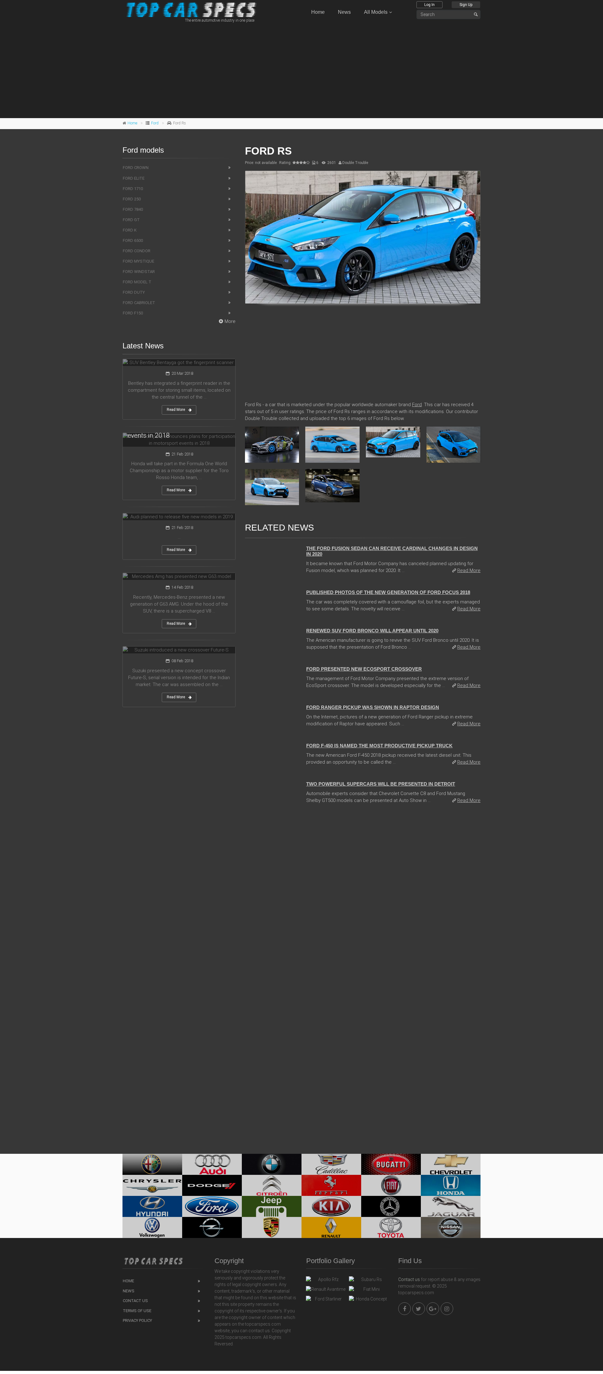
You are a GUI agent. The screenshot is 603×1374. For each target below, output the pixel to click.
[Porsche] (272, 1227)
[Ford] (212, 1206)
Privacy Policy (137, 1320)
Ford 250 (132, 199)
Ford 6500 (133, 240)
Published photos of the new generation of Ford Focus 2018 (388, 592)
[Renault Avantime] (326, 1290)
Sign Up (465, 5)
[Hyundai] (152, 1206)
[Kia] (331, 1206)
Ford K (130, 230)
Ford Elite (133, 178)
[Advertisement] (301, 69)
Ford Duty (134, 292)
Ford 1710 (133, 188)
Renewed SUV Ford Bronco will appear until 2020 (372, 630)
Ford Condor (136, 250)
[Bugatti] (391, 1164)
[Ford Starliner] (326, 1300)
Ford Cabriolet (139, 302)
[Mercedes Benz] (391, 1206)
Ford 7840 (133, 209)
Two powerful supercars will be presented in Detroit (380, 784)
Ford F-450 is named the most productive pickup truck (379, 745)
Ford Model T (137, 282)
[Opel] (212, 1227)
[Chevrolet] (451, 1164)
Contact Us (135, 1300)
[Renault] (331, 1227)
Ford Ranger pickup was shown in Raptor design (372, 707)
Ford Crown (136, 167)
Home (318, 12)
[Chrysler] (152, 1185)
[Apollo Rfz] (326, 1281)
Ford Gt (131, 219)
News (344, 12)
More (230, 321)
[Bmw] (272, 1164)
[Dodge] (212, 1185)
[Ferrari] (331, 1185)
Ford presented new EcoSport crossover (364, 669)
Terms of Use (137, 1310)
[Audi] (212, 1164)
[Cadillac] (331, 1164)
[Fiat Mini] (369, 1290)
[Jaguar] (451, 1206)
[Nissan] (451, 1227)
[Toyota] (391, 1227)
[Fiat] (391, 1185)
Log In (429, 5)
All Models (376, 12)
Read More (469, 570)
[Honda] (451, 1185)
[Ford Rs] (362, 237)
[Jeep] (272, 1206)
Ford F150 (133, 313)
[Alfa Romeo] (152, 1164)
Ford (155, 123)
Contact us (409, 1279)
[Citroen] (272, 1185)
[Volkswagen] (152, 1227)
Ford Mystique (138, 261)
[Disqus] (363, 894)
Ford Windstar (139, 271)
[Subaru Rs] (369, 1281)
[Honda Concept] (369, 1300)
